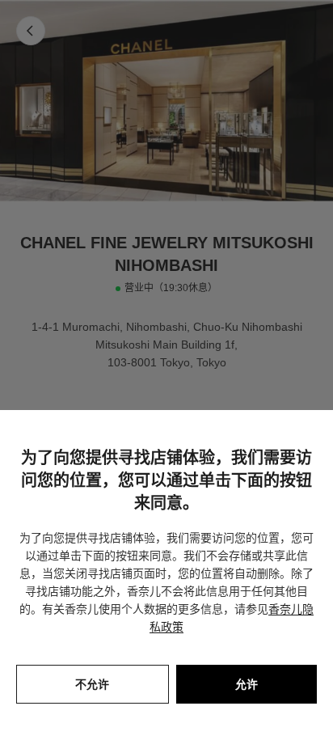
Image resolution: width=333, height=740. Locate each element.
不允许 (92, 684)
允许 (246, 684)
